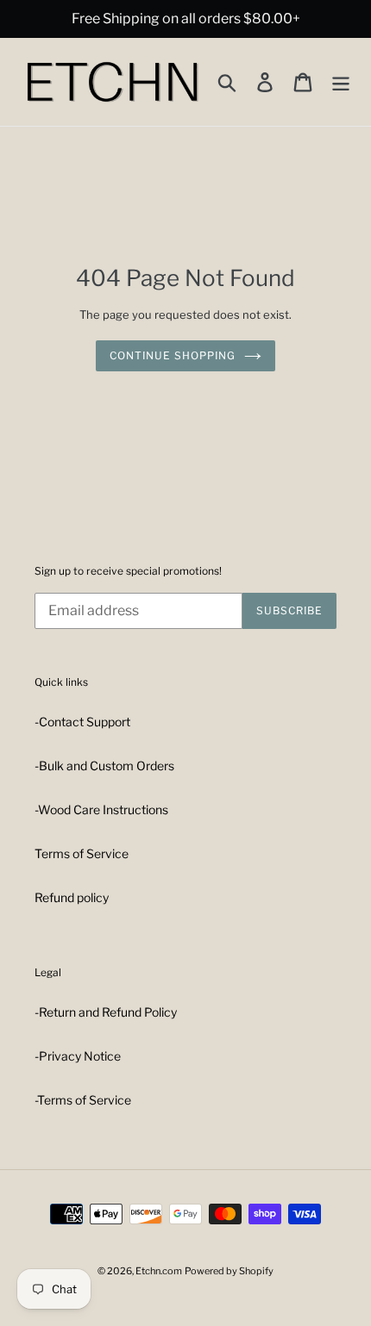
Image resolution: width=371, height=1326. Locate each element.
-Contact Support (82, 721)
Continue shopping (172, 355)
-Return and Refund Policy (106, 1012)
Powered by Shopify (229, 1271)
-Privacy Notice (78, 1056)
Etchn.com (158, 1271)
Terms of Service (82, 853)
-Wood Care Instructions (101, 809)
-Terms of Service (83, 1100)
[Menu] (341, 82)
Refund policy (72, 897)
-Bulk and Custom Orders (104, 765)
